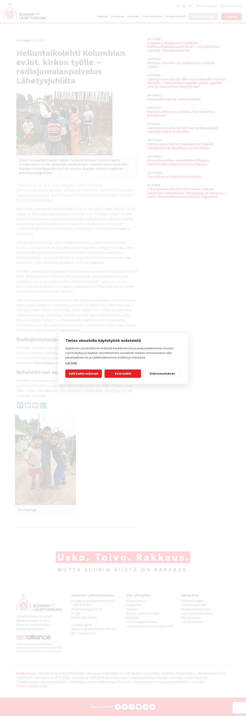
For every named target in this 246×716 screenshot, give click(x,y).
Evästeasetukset (162, 373)
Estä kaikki (123, 373)
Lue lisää (71, 362)
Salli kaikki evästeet (83, 373)
